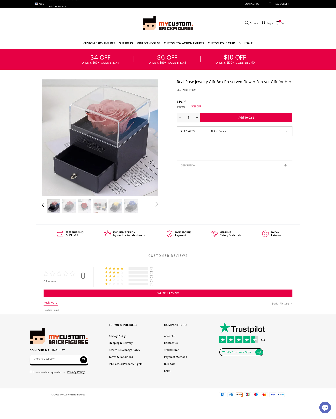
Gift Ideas (126, 43)
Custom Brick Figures (99, 43)
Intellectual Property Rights (126, 364)
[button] (50, 136)
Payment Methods (175, 357)
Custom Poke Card (221, 43)
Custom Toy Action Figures (184, 43)
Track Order (281, 3)
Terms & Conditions (121, 357)
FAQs (167, 371)
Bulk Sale (169, 364)
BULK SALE (246, 43)
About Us (169, 336)
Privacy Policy (117, 336)
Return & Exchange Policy (124, 350)
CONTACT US (252, 3)
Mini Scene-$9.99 (148, 43)
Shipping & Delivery (121, 343)
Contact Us (171, 343)
